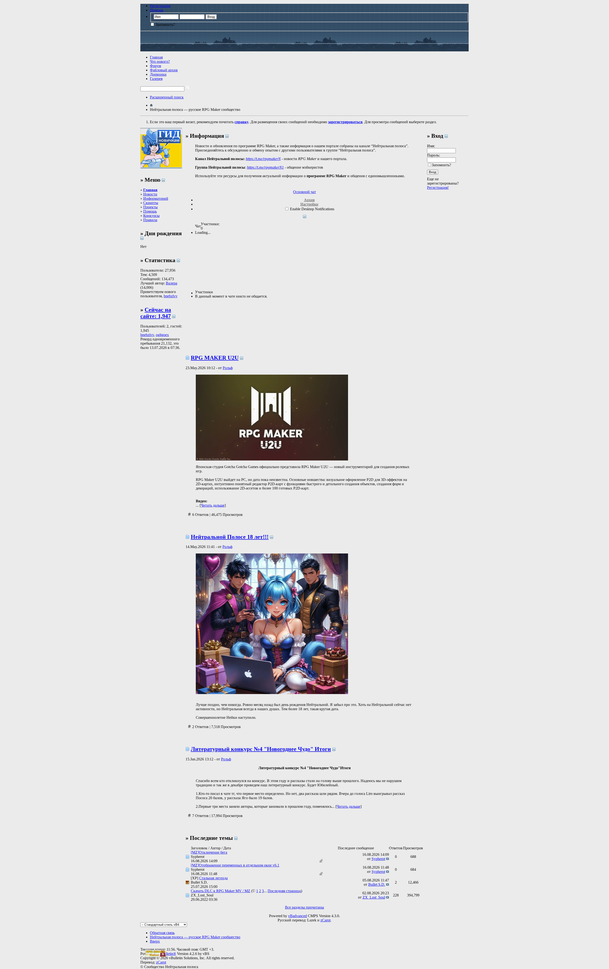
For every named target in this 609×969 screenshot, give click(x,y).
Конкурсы (151, 216)
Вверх (155, 941)
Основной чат (304, 192)
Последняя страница (284, 891)
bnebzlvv (170, 296)
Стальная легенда (213, 878)
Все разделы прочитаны (304, 907)
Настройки (309, 204)
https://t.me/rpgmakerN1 (265, 167)
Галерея (156, 79)
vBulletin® (167, 954)
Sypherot (197, 857)
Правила (150, 220)
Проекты (150, 207)
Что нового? (160, 61)
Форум (155, 66)
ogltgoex (162, 335)
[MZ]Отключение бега (209, 852)
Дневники (158, 74)
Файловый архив (164, 70)
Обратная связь (162, 933)
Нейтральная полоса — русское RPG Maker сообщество (195, 937)
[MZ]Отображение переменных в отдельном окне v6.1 (235, 865)
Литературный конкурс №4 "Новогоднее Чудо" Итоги (261, 749)
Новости (150, 194)
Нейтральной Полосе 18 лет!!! (230, 537)
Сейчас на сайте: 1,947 (155, 313)
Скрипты (150, 203)
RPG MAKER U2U (215, 358)
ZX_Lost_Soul (202, 895)
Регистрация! (438, 188)
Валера (171, 283)
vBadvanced (297, 916)
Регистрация (160, 6)
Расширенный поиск (167, 97)
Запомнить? (165, 25)
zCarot (325, 920)
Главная (156, 57)
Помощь (156, 10)
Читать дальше (213, 505)
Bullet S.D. (199, 882)
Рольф (228, 368)
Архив (309, 200)
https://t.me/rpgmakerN (263, 159)
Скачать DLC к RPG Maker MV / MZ (220, 891)
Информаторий (155, 198)
